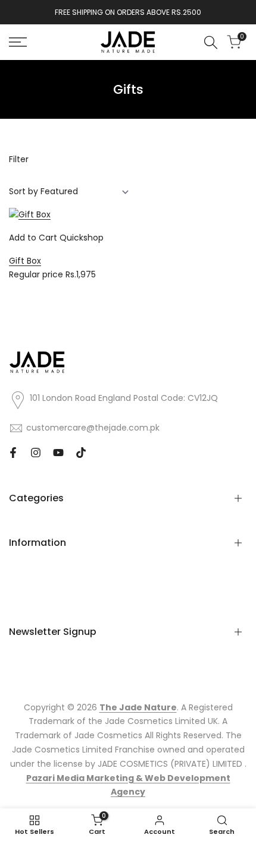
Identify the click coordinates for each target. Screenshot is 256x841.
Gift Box (25, 261)
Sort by (23, 191)
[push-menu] (18, 42)
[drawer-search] (210, 42)
